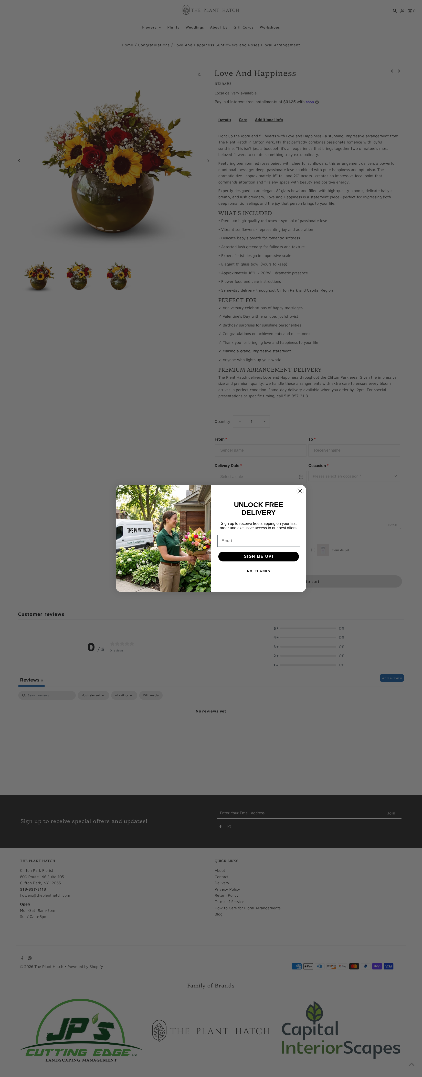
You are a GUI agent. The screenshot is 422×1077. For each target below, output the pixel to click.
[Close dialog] (300, 491)
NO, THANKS (258, 571)
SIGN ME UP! (259, 556)
